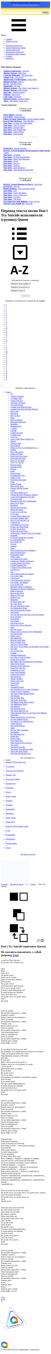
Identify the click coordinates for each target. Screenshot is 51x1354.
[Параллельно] (19, 905)
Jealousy (13, 546)
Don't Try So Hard (17, 461)
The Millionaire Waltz (18, 704)
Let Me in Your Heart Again (20, 567)
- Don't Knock (13, 134)
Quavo (8, 792)
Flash (12, 482)
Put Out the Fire (16, 634)
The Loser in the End (18, 700)
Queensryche (11, 784)
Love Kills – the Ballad (19, 582)
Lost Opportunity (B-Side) (20, 580)
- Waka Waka (20, 80)
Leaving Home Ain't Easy (20, 563)
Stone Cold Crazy (17, 681)
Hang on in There (17, 503)
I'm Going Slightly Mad (19, 518)
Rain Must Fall (16, 638)
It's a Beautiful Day (17, 540)
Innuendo (14, 535)
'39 (11, 394)
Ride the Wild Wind (17, 640)
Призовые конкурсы (14, 46)
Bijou (12, 418)
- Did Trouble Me (14, 130)
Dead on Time (15, 443)
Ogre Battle (14, 619)
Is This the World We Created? (21, 538)
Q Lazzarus (10, 766)
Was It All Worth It (17, 726)
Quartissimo (10, 809)
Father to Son (15, 478)
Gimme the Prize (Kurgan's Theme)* (24, 495)
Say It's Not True (16, 651)
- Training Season (14, 92)
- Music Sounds (14, 117)
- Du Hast (11, 86)
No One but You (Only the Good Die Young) (27, 615)
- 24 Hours (12, 155)
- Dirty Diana (15, 90)
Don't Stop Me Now (18, 458)
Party (12, 627)
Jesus (12, 548)
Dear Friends (15, 446)
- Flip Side (18, 204)
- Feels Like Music (14, 193)
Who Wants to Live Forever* (21, 743)
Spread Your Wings (17, 674)
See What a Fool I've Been (20, 657)
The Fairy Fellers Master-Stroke (22, 694)
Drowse (13, 469)
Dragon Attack (15, 465)
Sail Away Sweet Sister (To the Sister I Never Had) (29, 647)
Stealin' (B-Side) (16, 679)
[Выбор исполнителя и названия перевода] (19, 242)
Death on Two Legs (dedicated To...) (24, 448)
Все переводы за (27, 137)
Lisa (15, 955)
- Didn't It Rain (13, 132)
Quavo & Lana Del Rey (15, 771)
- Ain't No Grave (14, 125)
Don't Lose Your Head (18, 456)
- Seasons (11, 166)
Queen (33, 884)
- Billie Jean (14, 73)
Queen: (8, 392)
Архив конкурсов (13, 50)
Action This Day (16, 401)
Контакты (10, 58)
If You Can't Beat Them (19, 527)
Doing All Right (16, 454)
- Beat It (13, 82)
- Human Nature (16, 99)
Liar (12, 572)
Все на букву (28, 854)
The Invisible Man (17, 698)
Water (12, 728)
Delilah (13, 450)
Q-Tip (8, 831)
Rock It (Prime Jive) (18, 642)
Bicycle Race (15, 416)
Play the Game (15, 630)
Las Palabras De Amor (18, 559)
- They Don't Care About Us (21, 88)
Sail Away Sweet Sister (19, 644)
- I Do (10, 191)
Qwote (8, 848)
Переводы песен (16, 884)
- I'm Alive (11, 197)
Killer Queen (15, 557)
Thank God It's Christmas (20, 692)
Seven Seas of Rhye (18, 659)
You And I (14, 745)
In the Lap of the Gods (18, 531)
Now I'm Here (15, 617)
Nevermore (14, 612)
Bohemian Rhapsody (18, 422)
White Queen (15, 739)
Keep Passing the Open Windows (23, 550)
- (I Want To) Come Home (17, 123)
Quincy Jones (11, 796)
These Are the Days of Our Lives (22, 717)
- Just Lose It (11, 95)
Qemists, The (11, 775)
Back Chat (14, 411)
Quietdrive (10, 813)
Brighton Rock (16, 426)
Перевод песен (12, 41)
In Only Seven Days (18, 529)
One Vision (14, 621)
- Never (10, 161)
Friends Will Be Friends (19, 488)
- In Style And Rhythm (16, 157)
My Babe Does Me (17, 602)
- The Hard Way (18, 75)
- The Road (12, 199)
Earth (12, 471)
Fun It (12, 490)
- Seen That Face (14, 168)
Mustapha (14, 600)
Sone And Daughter (17, 672)
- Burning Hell (13, 128)
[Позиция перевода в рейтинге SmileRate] (42, 941)
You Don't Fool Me (17, 747)
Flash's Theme (15, 484)
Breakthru (14, 424)
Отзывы (9, 56)
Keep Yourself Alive (18, 553)
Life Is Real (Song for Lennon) (22, 574)
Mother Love (15, 597)
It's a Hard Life (16, 542)
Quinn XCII (10, 822)
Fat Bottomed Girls (17, 476)
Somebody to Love (17, 670)
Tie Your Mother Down (19, 719)
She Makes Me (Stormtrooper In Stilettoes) (26, 662)
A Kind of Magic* (17, 396)
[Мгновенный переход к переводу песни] (19, 260)
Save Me (13, 649)
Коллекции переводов (15, 52)
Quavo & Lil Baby (13, 779)
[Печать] (38, 941)
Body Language (16, 420)
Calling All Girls (16, 433)
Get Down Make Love (19, 493)
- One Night (22, 184)
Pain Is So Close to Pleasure (20, 625)
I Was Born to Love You (19, 525)
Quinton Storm (11, 843)
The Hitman (14, 696)
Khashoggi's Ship (17, 555)
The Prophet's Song (17, 709)
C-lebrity (13, 428)
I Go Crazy (14, 514)
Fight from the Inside (18, 480)
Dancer (13, 441)
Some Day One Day (18, 668)
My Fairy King (16, 604)
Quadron (9, 801)
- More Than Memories (16, 159)
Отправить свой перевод (16, 54)
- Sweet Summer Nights (23, 119)
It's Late (13, 544)
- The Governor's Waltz (19, 189)
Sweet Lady (14, 683)
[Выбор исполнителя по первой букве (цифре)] (19, 278)
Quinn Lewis (11, 818)
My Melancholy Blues (18, 608)
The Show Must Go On (19, 711)
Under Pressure (16, 724)
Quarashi (9, 805)
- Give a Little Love (15, 195)
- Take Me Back (18, 121)
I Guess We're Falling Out (20, 516)
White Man (14, 736)
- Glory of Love (21, 201)
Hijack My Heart (16, 510)
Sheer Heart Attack (17, 664)
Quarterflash (10, 835)
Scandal (13, 653)
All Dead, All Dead (17, 403)
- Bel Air (11, 187)
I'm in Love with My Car (19, 520)
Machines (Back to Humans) (21, 587)
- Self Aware (13, 77)
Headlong (14, 505)
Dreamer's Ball (16, 467)
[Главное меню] (19, 33)
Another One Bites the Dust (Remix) (24, 409)
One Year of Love (17, 623)
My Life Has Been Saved (20, 606)
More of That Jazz (17, 595)
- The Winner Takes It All (15, 101)
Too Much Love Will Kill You (21, 721)
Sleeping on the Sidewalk (20, 666)
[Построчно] (19, 923)
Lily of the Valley (16, 576)
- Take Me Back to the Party (18, 170)
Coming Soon (15, 435)
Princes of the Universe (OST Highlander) (26, 632)
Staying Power (15, 677)
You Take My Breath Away (20, 754)
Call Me (13, 431)
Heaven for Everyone (18, 508)
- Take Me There (12, 84)
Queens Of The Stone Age (16, 762)
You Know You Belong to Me (21, 749)
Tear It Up (14, 685)
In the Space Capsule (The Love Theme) (25, 533)
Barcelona (14, 413)
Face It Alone (15, 473)
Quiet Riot (10, 788)
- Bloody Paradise (15, 148)
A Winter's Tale (16, 399)
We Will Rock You (17, 734)
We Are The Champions (19, 730)
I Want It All (15, 523)
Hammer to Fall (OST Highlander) (23, 501)
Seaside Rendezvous (18, 655)
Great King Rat (16, 499)
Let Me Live (15, 570)
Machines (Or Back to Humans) (22, 589)
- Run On (11, 163)
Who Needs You (16, 741)
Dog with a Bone (16, 452)
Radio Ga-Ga (15, 636)
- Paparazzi (12, 97)
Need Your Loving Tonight (20, 610)
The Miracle (15, 707)
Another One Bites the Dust (20, 407)
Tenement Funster (17, 687)
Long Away (14, 578)
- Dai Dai (16, 71)
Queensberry (10, 839)
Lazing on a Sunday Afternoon (22, 561)
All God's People (16, 405)
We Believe (14, 732)
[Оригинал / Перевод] (19, 941)
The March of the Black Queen (22, 702)
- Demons (12, 115)
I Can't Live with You (18, 512)
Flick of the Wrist (16, 486)
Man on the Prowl (17, 593)
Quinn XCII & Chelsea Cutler (17, 826)
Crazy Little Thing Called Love (22, 439)
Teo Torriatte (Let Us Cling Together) (24, 689)
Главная (9, 39)
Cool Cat (13, 437)
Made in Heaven (16, 591)
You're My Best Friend (19, 751)
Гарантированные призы (16, 48)
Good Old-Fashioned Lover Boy (22, 497)
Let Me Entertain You (18, 565)
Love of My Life (16, 585)
